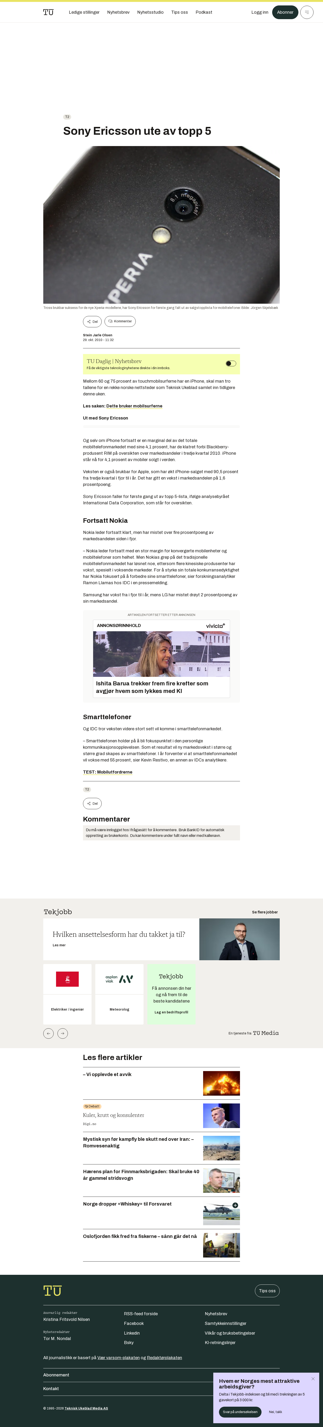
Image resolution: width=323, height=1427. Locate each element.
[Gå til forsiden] (48, 12)
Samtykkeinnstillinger (225, 1323)
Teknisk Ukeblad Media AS (86, 1408)
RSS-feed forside (141, 1313)
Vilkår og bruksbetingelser (230, 1333)
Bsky (129, 1342)
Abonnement (56, 1375)
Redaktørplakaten (164, 1357)
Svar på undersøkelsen (240, 1412)
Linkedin (132, 1333)
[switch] (231, 363)
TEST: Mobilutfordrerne (107, 772)
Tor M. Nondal (57, 1338)
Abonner (285, 12)
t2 (67, 117)
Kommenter (123, 321)
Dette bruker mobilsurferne (134, 406)
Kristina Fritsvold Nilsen (66, 1319)
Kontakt (51, 1388)
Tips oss (267, 1291)
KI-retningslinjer (220, 1342)
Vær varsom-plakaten (118, 1357)
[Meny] (307, 12)
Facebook (134, 1323)
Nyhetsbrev (216, 1313)
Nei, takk (275, 1412)
